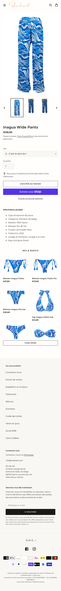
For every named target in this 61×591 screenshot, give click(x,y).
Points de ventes (14, 379)
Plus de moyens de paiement (30, 198)
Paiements (11, 394)
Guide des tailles (14, 416)
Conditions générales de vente (33, 573)
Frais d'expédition (25, 136)
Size (4, 148)
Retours (9, 401)
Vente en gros (12, 423)
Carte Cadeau (12, 438)
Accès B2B (11, 430)
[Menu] (5, 5)
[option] (17, 108)
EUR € (29, 540)
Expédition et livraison (17, 387)
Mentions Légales (14, 573)
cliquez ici (24, 524)
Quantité (7, 161)
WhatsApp (29, 455)
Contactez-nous (13, 372)
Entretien (10, 409)
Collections (36, 575)
